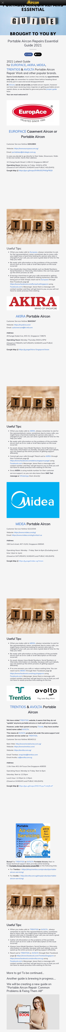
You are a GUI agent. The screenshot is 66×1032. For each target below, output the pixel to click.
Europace (33, 252)
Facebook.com (16, 287)
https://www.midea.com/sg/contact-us (27, 535)
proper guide (51, 89)
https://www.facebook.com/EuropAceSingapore (29, 284)
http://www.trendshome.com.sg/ (28, 744)
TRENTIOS (33, 736)
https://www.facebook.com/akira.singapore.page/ (30, 461)
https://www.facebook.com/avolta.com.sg (26, 958)
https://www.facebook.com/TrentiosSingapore (35, 956)
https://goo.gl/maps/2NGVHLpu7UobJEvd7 (36, 786)
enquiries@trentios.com (28, 755)
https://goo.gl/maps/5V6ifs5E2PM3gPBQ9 (36, 170)
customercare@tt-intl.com (22, 327)
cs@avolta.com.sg (25, 757)
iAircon (12, 85)
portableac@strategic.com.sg (23, 152)
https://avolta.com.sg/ (22, 750)
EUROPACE (18, 65)
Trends (40, 727)
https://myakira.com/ (22, 325)
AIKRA (32, 431)
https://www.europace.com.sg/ (26, 148)
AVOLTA (29, 69)
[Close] (3, 3)
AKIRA (21, 316)
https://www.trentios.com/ (24, 746)
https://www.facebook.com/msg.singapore (27, 673)
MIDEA (41, 65)
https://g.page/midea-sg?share (31, 561)
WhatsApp (24, 476)
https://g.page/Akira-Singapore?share (34, 349)
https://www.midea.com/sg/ (25, 532)
